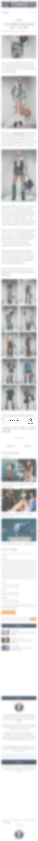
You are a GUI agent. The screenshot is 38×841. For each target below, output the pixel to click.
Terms (32, 423)
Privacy (29, 423)
